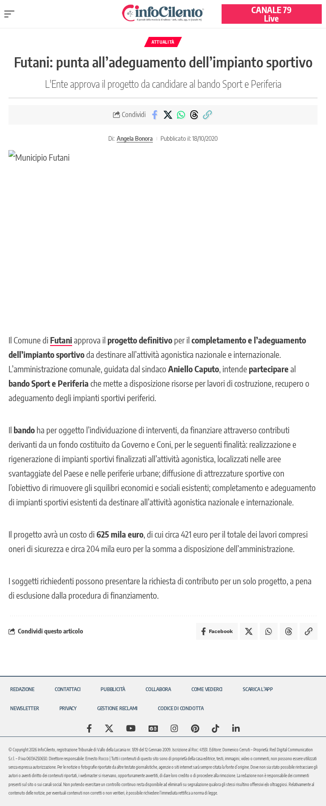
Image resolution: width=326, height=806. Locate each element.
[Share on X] (168, 115)
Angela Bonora (135, 138)
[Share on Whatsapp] (181, 115)
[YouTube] (131, 728)
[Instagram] (174, 728)
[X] (109, 728)
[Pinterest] (195, 728)
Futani (61, 340)
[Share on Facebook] (154, 115)
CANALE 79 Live (271, 13)
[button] (11, 14)
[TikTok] (216, 728)
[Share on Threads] (194, 115)
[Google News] (153, 728)
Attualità (163, 42)
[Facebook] (89, 728)
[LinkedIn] (236, 728)
